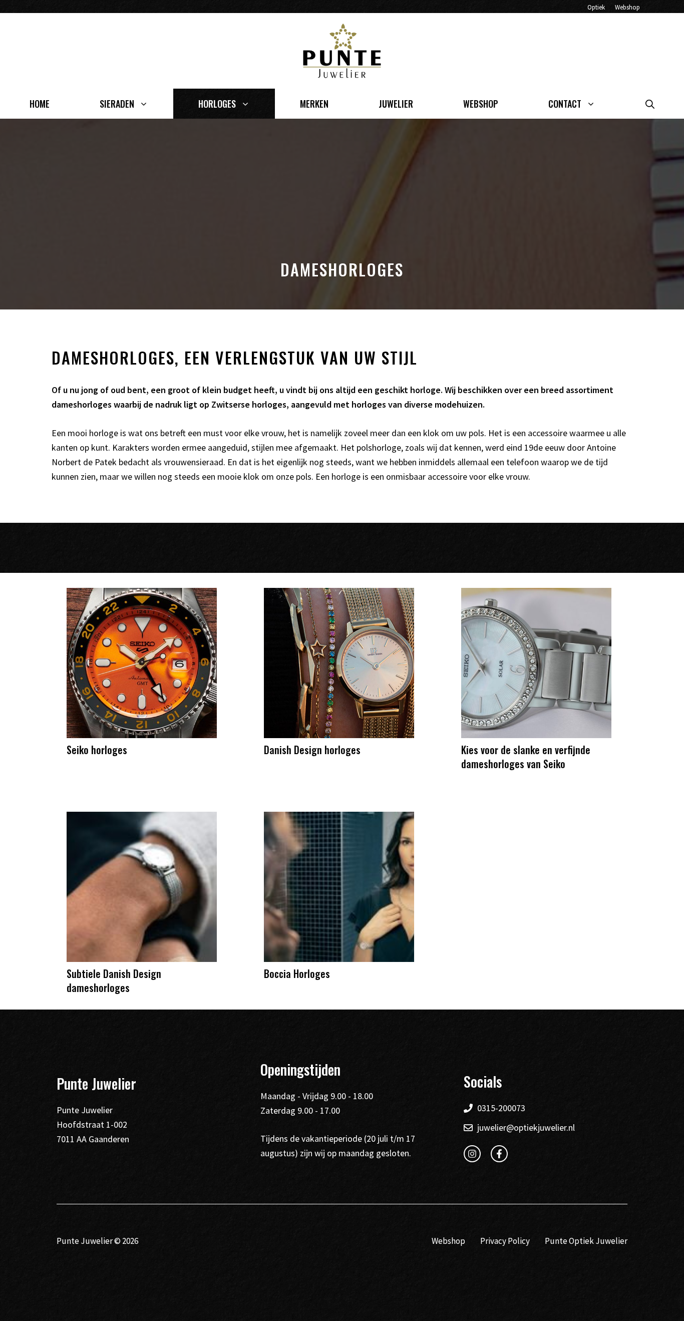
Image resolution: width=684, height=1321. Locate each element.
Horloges (217, 103)
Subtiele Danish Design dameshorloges (114, 980)
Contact (564, 103)
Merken (314, 103)
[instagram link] (472, 1153)
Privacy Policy (505, 1240)
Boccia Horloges (297, 973)
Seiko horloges (97, 750)
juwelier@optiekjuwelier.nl (526, 1127)
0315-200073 (501, 1108)
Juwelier (396, 103)
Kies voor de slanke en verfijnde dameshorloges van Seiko (525, 757)
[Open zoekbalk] (649, 104)
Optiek (596, 7)
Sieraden (117, 103)
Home (40, 103)
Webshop (627, 7)
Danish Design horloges (312, 750)
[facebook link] (499, 1153)
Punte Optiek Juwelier (586, 1240)
